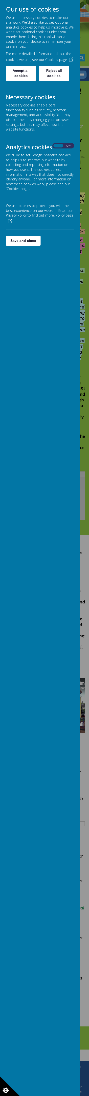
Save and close (23, 241)
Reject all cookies (54, 73)
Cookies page (56, 59)
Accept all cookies (21, 73)
